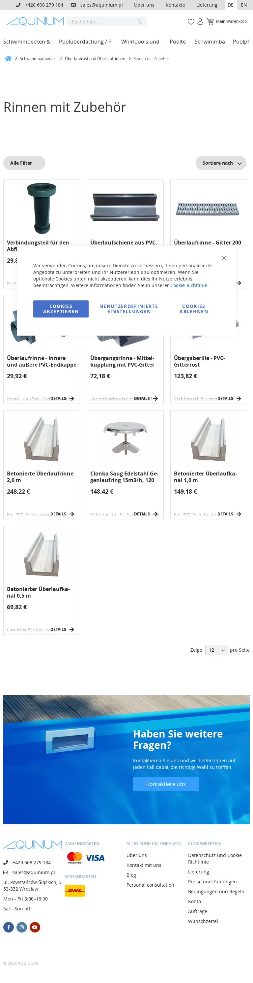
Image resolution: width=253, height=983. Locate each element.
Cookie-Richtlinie (188, 285)
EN (244, 5)
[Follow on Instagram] (21, 927)
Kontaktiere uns (166, 784)
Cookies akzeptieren (61, 308)
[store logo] (37, 21)
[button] (231, 5)
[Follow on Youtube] (35, 927)
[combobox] (107, 21)
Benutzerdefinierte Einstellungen (129, 308)
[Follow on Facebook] (8, 927)
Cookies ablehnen (194, 308)
